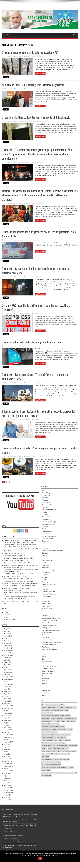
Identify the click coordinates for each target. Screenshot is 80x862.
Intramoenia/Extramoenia (49, 594)
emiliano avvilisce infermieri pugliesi (50, 723)
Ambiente (45, 500)
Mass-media (45, 606)
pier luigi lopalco (73, 745)
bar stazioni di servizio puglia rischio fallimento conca (55, 710)
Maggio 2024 (7, 629)
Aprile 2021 (7, 638)
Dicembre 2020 (8, 648)
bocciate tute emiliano (47, 713)
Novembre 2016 (8, 766)
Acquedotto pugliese (48, 493)
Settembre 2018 (8, 713)
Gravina (44, 579)
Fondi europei (46, 567)
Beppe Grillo (45, 519)
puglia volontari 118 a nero (48, 751)
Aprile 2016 (7, 783)
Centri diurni (45, 529)
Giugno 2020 (7, 662)
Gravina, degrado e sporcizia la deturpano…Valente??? (30, 52)
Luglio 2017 (7, 747)
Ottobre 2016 (7, 768)
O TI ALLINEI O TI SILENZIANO (13, 579)
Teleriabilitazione (47, 673)
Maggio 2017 (7, 751)
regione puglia (45, 756)
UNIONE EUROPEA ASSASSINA (14, 581)
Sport (43, 664)
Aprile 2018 (7, 725)
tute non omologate (46, 775)
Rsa (43, 652)
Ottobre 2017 (7, 739)
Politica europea (47, 632)
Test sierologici (46, 678)
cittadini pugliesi (45, 718)
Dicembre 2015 (8, 790)
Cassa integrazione (48, 524)
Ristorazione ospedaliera (49, 649)
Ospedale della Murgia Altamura (51, 618)
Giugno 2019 (7, 691)
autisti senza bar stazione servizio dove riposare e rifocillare (57, 707)
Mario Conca (46, 603)
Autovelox (45, 514)
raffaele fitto (67, 753)
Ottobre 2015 (7, 795)
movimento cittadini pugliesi (48, 745)
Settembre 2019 (8, 684)
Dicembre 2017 (8, 735)
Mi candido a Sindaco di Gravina (13, 558)
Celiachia (45, 526)
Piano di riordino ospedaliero (50, 630)
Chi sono (6, 612)
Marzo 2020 (7, 670)
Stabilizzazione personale (50, 666)
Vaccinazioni (46, 690)
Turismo (44, 683)
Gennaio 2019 (8, 703)
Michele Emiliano (47, 608)
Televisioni (45, 676)
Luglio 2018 (7, 718)
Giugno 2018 (7, 720)
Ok (40, 858)
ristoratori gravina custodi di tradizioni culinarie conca (55, 767)
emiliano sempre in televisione (49, 732)
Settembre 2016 (8, 771)
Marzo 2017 (7, 756)
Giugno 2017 (7, 749)
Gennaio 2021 (8, 645)
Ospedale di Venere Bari (49, 620)
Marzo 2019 (7, 698)
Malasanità (45, 601)
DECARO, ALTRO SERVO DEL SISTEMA (16, 583)
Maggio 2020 (7, 665)
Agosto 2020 (7, 657)
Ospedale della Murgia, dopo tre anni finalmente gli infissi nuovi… (36, 117)
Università (45, 688)
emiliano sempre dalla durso (65, 729)
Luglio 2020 (7, 660)
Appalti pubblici (46, 502)
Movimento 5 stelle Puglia (58, 743)
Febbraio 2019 (8, 701)
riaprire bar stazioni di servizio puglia (51, 762)
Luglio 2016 (7, 776)
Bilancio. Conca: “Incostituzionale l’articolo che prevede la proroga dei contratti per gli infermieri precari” (38, 413)
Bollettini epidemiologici (49, 522)
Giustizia (44, 577)
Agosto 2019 (7, 686)
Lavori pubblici (46, 596)
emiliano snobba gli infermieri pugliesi (51, 734)
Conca (53, 718)
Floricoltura (45, 565)
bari (75, 707)
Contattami (7, 615)
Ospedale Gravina (47, 623)
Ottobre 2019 (7, 682)
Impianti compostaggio (49, 584)
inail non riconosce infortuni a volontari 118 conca (54, 737)
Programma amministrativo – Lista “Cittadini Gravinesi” (20, 549)
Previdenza (45, 637)
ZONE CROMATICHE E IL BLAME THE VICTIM (18, 592)
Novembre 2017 (8, 737)
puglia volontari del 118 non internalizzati (52, 753)
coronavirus (56, 721)
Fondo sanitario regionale (49, 570)
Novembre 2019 (8, 679)
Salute (44, 654)
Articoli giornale (46, 505)
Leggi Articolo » (40, 73)
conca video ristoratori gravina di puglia (66, 718)
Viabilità (44, 693)
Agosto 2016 (7, 773)
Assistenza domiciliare (49, 509)
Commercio (45, 534)
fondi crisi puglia (66, 734)
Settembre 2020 (8, 655)
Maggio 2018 (7, 723)
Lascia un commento (31, 56)
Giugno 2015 (7, 800)
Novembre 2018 (8, 708)
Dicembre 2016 (8, 763)
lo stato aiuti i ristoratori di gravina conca (52, 740)
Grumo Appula (46, 582)
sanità (71, 767)
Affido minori (46, 495)
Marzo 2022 (7, 633)
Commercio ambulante (49, 536)
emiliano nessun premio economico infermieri (53, 726)
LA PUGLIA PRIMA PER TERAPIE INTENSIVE (18, 601)
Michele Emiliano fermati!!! (12, 563)
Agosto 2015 (7, 797)
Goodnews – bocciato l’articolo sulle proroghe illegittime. (32, 342)
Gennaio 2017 (8, 761)
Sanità (44, 656)
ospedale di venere (62, 745)
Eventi (44, 562)
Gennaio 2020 (8, 674)
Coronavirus (45, 541)
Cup (43, 543)
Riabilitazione (46, 647)
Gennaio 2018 (8, 732)
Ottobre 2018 (7, 710)
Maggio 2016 (7, 780)
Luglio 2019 (7, 689)
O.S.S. (44, 613)
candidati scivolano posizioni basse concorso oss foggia (56, 715)
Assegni (44, 507)
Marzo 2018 (7, 727)
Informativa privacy (9, 619)
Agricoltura (45, 497)
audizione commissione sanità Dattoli (54, 704)
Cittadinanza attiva (47, 531)
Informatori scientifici (48, 591)
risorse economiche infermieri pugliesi (51, 764)
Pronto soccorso (47, 640)
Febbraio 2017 (8, 759)
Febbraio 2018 (8, 730)
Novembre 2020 (8, 650)
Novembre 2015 (8, 792)
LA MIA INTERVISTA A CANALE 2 (14, 574)
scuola (43, 770)
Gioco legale (46, 572)
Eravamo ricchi (8, 553)
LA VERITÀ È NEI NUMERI (12, 576)
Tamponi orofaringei (48, 671)
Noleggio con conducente (49, 611)
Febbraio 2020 (8, 672)
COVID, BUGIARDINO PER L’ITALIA (15, 586)
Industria (44, 587)
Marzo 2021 (7, 641)
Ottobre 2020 (7, 653)
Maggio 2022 (7, 631)
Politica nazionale (47, 635)
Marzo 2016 (7, 785)
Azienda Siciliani (47, 517)
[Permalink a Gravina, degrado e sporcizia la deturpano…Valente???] (17, 74)
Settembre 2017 (8, 742)
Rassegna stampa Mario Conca (51, 642)
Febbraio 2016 (8, 788)
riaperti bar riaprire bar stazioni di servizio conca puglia (55, 759)
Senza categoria (19, 56)
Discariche (45, 548)
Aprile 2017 (7, 754)
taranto (49, 770)
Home (5, 617)
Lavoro (16, 313)
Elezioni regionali (47, 560)
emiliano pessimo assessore (49, 729)
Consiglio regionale (47, 538)
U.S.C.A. (45, 685)
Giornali (44, 575)
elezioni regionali (71, 721)
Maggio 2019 (7, 694)
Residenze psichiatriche (49, 644)
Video (44, 695)
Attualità (44, 512)
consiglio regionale (46, 721)
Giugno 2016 (7, 778)
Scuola (44, 659)
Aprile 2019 (7, 696)
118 (43, 490)
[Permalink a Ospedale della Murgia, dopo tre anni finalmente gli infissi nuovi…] (17, 139)
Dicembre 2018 (8, 706)
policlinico (44, 748)
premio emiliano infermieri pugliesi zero (58, 748)
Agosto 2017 (7, 744)
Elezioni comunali (47, 558)
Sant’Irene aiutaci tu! (10, 555)
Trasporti (44, 681)
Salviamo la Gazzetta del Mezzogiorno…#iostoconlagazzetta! (33, 85)
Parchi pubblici (46, 628)
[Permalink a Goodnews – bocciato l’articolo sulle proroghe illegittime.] (17, 364)
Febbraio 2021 (8, 643)
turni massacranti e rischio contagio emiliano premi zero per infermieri (59, 772)
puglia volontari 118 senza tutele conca (66, 751)
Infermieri (45, 589)
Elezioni (44, 555)
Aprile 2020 (7, 667)
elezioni (63, 721)
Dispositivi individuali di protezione (52, 550)
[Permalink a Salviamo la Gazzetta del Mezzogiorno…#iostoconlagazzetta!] (17, 107)
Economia (45, 553)
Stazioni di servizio (48, 668)
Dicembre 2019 (8, 677)
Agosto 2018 (7, 715)
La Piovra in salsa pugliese (12, 560)
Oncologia (45, 615)
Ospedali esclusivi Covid (49, 625)
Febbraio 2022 (8, 636)
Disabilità (45, 546)
